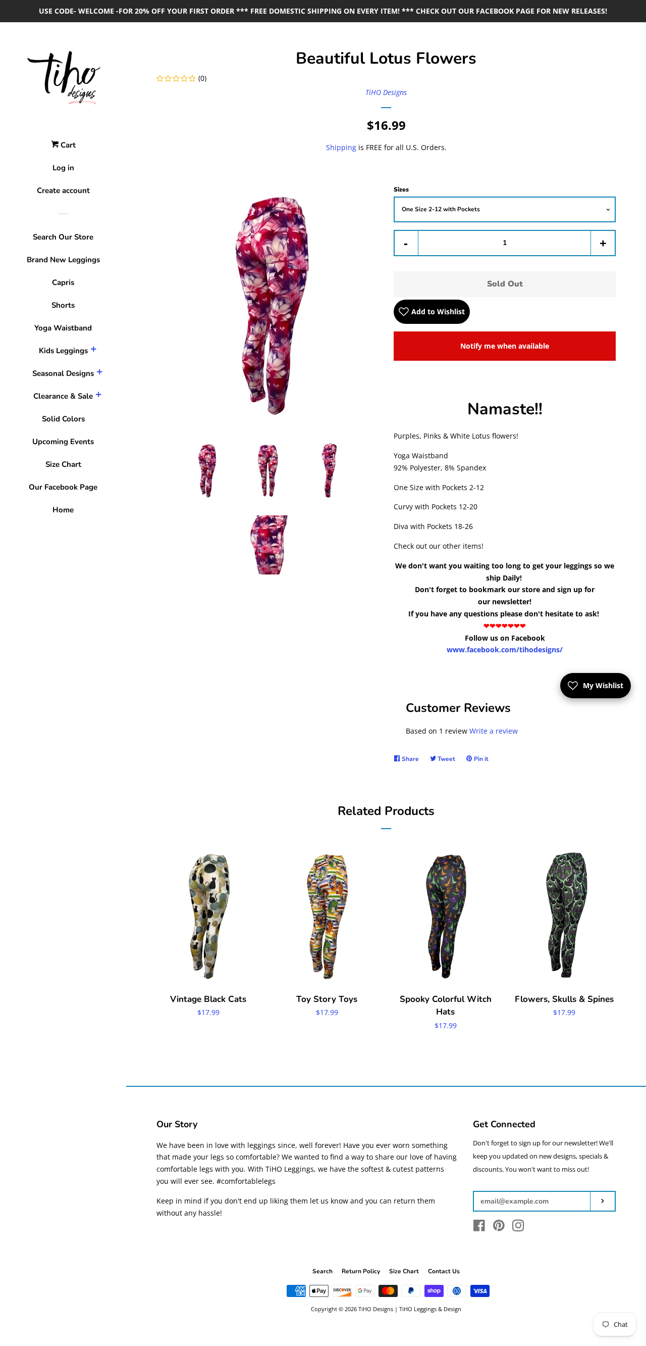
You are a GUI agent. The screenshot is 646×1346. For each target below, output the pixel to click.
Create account (63, 190)
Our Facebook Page (63, 487)
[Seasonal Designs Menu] (99, 373)
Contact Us (444, 1271)
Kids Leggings (63, 351)
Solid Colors (63, 419)
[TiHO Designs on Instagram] (518, 1227)
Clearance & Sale (63, 396)
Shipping (341, 147)
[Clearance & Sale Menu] (98, 396)
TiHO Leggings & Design (430, 1309)
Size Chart (63, 464)
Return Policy (361, 1271)
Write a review (493, 731)
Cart (67, 145)
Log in (63, 168)
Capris (63, 282)
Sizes (401, 189)
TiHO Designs (386, 92)
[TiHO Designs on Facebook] (479, 1227)
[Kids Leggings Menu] (93, 350)
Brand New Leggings (63, 260)
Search (322, 1271)
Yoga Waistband (63, 328)
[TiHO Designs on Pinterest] (499, 1227)
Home (63, 510)
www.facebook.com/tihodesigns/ (505, 649)
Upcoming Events (63, 442)
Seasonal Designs (63, 373)
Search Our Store (63, 237)
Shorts (63, 305)
